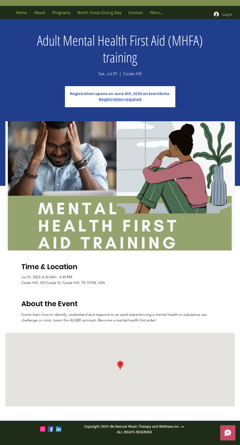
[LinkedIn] (58, 429)
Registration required (120, 99)
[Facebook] (50, 429)
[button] (61, 12)
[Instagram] (42, 429)
